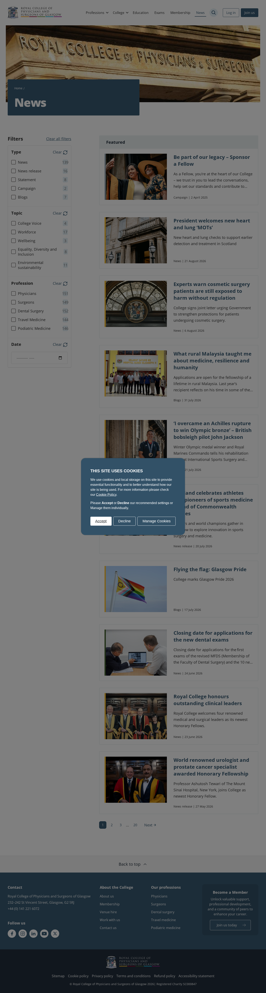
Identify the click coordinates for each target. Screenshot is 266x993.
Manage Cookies (157, 521)
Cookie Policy (106, 494)
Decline (124, 521)
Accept (101, 521)
